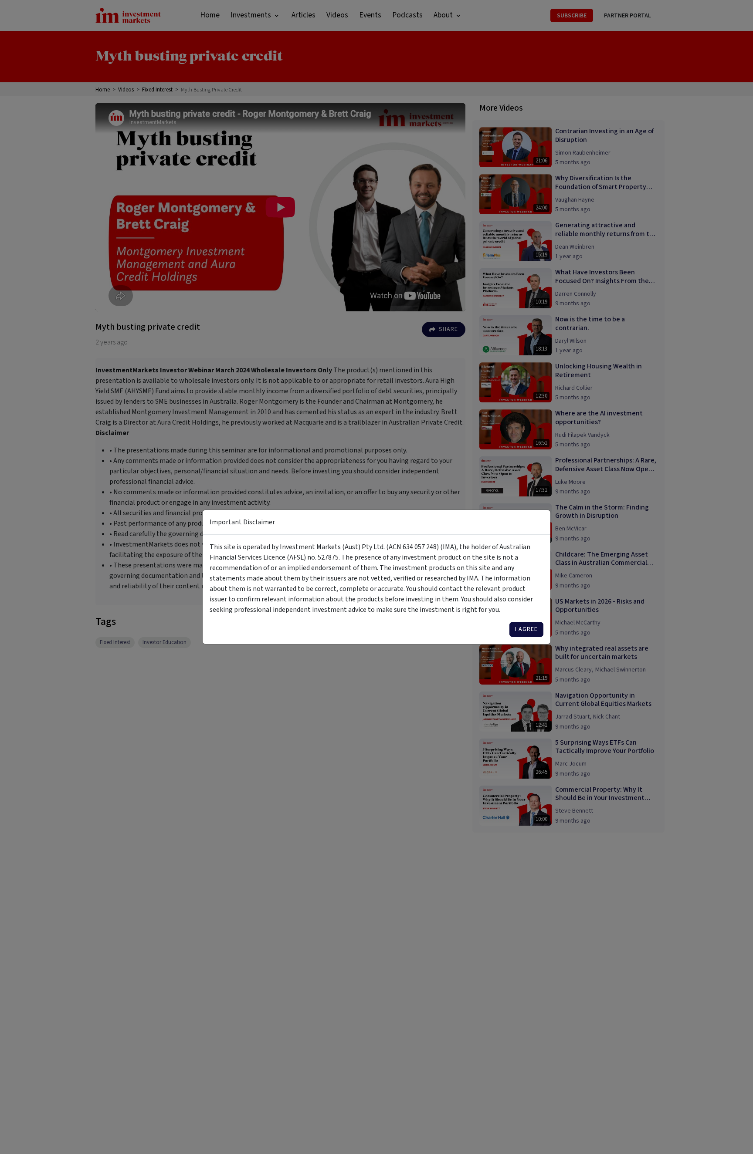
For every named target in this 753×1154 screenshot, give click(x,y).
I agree (526, 629)
